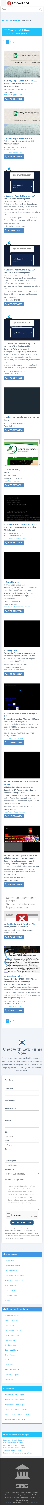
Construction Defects (12, 1266)
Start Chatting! (23, 1222)
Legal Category (10, 1161)
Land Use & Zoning (11, 1290)
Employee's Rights (11, 1350)
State (7, 1140)
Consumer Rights (11, 1340)
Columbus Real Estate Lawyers (16, 1410)
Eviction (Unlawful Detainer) (13, 1443)
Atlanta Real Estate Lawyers (15, 1400)
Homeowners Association (14, 1280)
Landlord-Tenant (11, 1295)
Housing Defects (11, 1285)
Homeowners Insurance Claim (14, 1448)
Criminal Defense (11, 1345)
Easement (6, 1440)
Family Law (9, 1360)
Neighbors (8, 1300)
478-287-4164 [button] (15, 430)
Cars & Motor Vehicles (13, 1330)
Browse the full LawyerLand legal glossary (18, 1453)
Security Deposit (17, 1440)
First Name (9, 1080)
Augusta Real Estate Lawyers (15, 1405)
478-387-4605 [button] (15, 230)
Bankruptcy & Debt (11, 1320)
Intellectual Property (12, 1370)
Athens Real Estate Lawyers (14, 1395)
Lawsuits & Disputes (12, 1375)
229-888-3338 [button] (15, 742)
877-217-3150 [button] (15, 1010)
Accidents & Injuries (12, 1315)
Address (8, 1120)
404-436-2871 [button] (15, 673)
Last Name (9, 1088)
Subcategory (9, 1169)
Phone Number (10, 1109)
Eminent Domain (11, 1271)
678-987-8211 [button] (15, 485)
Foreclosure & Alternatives (14, 1276)
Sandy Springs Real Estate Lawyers (17, 1414)
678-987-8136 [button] (15, 936)
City (6, 1132)
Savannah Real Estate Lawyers (15, 1419)
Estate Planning (10, 1355)
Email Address (10, 1100)
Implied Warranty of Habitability (14, 1445)
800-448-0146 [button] (15, 884)
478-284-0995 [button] (15, 98)
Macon (17, 20)
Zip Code (8, 1149)
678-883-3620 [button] (15, 542)
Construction (9, 1261)
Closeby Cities (10, 1388)
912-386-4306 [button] (15, 816)
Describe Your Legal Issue (14, 1180)
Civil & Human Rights (12, 1335)
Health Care (9, 1365)
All (3, 20)
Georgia (9, 20)
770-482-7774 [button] (15, 611)
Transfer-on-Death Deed (12, 1450)
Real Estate (11, 1254)
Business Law (10, 1325)
